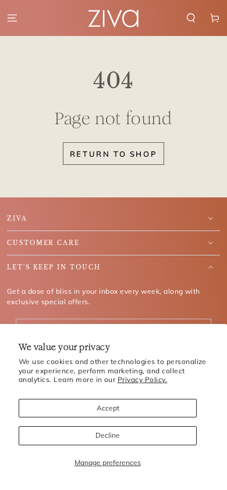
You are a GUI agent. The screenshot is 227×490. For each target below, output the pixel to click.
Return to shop (113, 153)
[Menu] (12, 18)
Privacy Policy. (142, 379)
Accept (108, 407)
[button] (191, 18)
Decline (107, 435)
